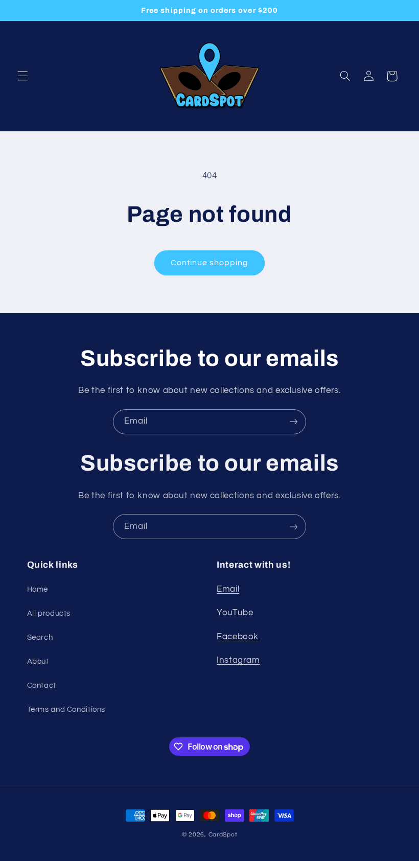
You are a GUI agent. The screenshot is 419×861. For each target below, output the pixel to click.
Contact (41, 685)
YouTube (235, 612)
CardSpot (223, 834)
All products (49, 613)
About (38, 661)
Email (228, 589)
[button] (22, 76)
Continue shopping (210, 263)
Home (38, 589)
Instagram (238, 660)
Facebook (238, 636)
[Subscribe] (294, 421)
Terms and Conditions (66, 709)
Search (40, 637)
